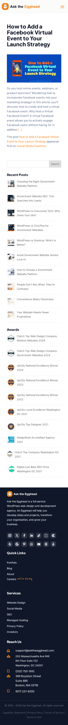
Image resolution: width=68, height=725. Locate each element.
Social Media (14, 608)
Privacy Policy (15, 626)
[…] (20, 129)
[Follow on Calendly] (46, 535)
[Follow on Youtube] (39, 544)
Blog (9, 568)
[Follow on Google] (17, 544)
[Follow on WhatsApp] (31, 544)
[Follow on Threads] (46, 544)
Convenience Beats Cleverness (35, 299)
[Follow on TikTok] (39, 535)
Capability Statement (14, 712)
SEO (9, 614)
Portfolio (12, 562)
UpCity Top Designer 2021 (32, 424)
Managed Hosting (17, 620)
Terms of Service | (55, 712)
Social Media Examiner (31, 146)
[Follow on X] (17, 535)
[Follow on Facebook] (24, 535)
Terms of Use (34, 717)
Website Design (16, 602)
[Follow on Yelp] (10, 544)
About (10, 574)
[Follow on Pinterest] (24, 544)
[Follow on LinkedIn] (31, 535)
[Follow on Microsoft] (53, 535)
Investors (12, 631)
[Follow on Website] (53, 544)
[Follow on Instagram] (10, 535)
